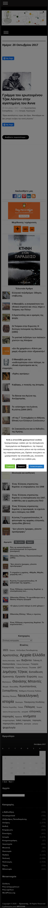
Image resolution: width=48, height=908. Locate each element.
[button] (10, 466)
